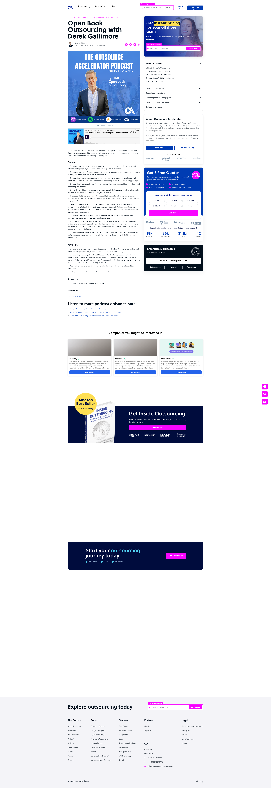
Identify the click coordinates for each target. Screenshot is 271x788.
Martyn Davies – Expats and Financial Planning (88, 309)
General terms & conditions (192, 726)
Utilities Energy (125, 756)
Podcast (77, 17)
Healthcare (123, 748)
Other (190, 206)
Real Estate (123, 726)
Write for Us (148, 754)
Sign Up (147, 731)
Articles (71, 743)
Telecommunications (127, 743)
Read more (149, 505)
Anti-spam (186, 731)
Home (70, 17)
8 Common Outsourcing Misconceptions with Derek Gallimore (94, 316)
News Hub (72, 731)
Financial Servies (125, 731)
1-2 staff (156, 201)
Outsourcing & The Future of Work (159, 71)
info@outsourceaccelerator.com (160, 766)
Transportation (125, 752)
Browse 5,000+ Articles (154, 82)
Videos (70, 756)
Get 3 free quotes (195, 8)
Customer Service (98, 726)
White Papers (73, 748)
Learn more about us (149, 660)
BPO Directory (73, 735)
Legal (121, 739)
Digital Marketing (97, 735)
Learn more (159, 148)
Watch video (171, 660)
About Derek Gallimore (153, 758)
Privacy (184, 743)
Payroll (93, 752)
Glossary (71, 760)
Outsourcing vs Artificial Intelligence (160, 78)
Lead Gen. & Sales (98, 748)
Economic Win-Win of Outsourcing (159, 75)
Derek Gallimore (80, 43)
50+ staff (173, 206)
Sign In (147, 726)
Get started (173, 213)
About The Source (75, 726)
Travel (121, 760)
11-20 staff (190, 201)
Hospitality (123, 735)
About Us (148, 749)
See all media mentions (189, 670)
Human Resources (98, 743)
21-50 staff (156, 206)
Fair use (185, 735)
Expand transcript (74, 297)
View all (196, 465)
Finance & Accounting (99, 739)
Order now (157, 428)
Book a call (180, 8)
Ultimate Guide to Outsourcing (158, 68)
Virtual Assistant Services (100, 760)
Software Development (100, 756)
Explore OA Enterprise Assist (173, 261)
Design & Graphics (98, 731)
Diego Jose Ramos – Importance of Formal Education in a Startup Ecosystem (99, 312)
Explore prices (193, 48)
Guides (70, 752)
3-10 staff (173, 201)
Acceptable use (188, 739)
